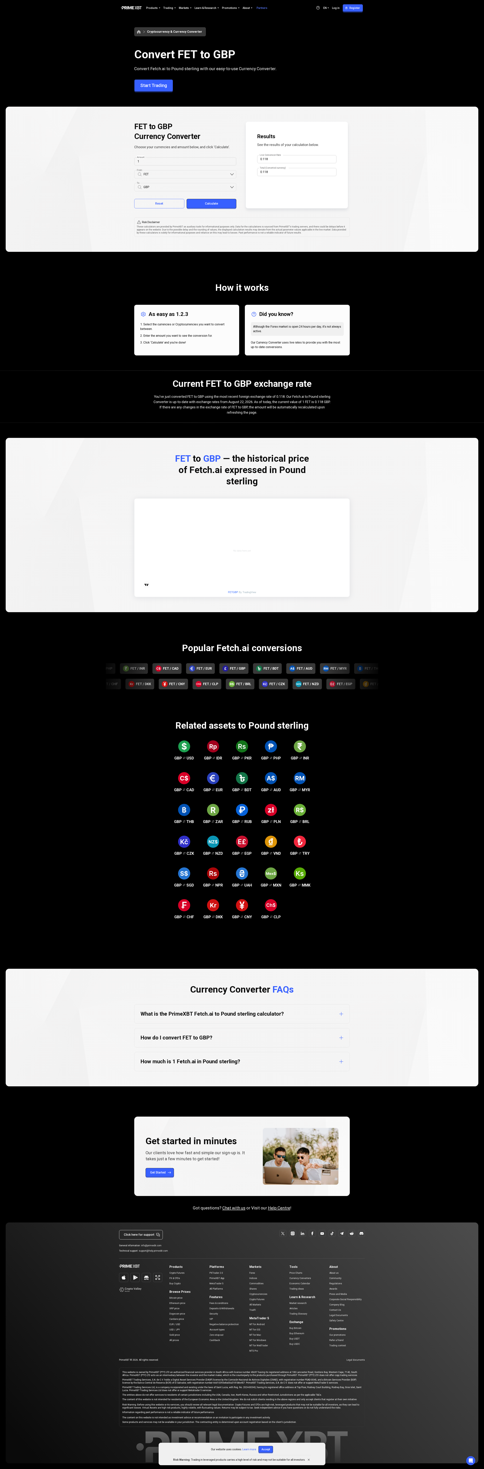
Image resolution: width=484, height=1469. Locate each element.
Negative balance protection (224, 1324)
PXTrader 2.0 (216, 1273)
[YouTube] (322, 1233)
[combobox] (186, 174)
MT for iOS (254, 1329)
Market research (298, 1303)
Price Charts (295, 1273)
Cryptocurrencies (258, 1294)
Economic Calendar (299, 1283)
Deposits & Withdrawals (221, 1308)
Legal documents (356, 1360)
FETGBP (233, 592)
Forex (252, 1273)
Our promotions (337, 1335)
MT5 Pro (253, 1351)
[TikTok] (332, 1233)
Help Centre (279, 1208)
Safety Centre (336, 1320)
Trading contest (337, 1345)
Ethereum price (177, 1303)
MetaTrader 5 (216, 1283)
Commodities (256, 1283)
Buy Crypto (175, 1283)
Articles (293, 1308)
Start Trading (153, 85)
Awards (333, 1289)
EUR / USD (174, 1324)
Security (213, 1313)
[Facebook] (312, 1233)
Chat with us (233, 1208)
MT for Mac (255, 1335)
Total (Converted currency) (273, 168)
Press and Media (338, 1294)
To (138, 183)
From (139, 170)
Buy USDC (294, 1344)
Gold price (174, 1335)
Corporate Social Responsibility (345, 1299)
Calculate (211, 203)
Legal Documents (338, 1315)
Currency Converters (300, 1278)
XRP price (174, 1308)
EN (325, 7)
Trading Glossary (298, 1313)
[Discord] (361, 1233)
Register (354, 7)
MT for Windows (257, 1340)
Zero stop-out (216, 1335)
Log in (336, 7)
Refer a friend (336, 1340)
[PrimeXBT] (131, 8)
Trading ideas (296, 1289)
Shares (253, 1289)
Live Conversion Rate (270, 155)
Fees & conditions (218, 1303)
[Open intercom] (470, 1460)
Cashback (214, 1340)
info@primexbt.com (151, 1245)
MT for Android (257, 1324)
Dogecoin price (177, 1313)
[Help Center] (318, 7)
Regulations (335, 1283)
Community (335, 1278)
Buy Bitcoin (295, 1328)
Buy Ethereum (296, 1333)
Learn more (249, 1449)
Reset (159, 203)
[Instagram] (292, 1233)
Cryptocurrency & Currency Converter (174, 31)
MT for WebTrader (258, 1345)
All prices (174, 1340)
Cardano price (176, 1319)
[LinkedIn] (302, 1233)
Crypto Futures (177, 1273)
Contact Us (335, 1310)
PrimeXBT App (216, 1278)
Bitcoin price (175, 1298)
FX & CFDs (174, 1278)
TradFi (252, 1310)
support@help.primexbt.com (153, 1251)
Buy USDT (294, 1338)
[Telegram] (341, 1233)
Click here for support (139, 1234)
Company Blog (336, 1304)
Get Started (158, 1172)
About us (334, 1273)
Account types (217, 1329)
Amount (140, 157)
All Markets (255, 1304)
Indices (253, 1278)
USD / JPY (174, 1329)
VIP (211, 1319)
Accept (265, 1449)
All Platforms (216, 1289)
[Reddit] (351, 1233)
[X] (282, 1233)
